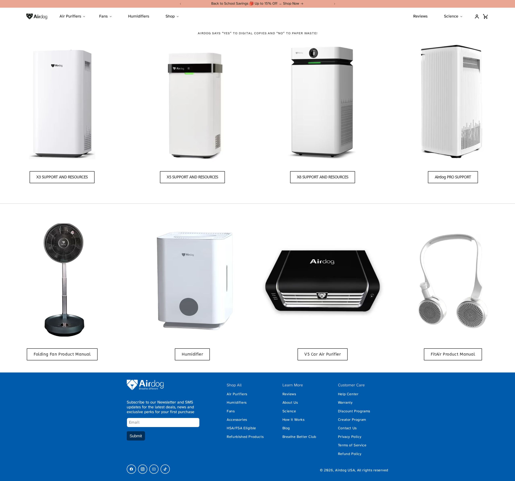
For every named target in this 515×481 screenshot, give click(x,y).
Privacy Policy (349, 437)
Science (289, 411)
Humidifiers (138, 16)
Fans (231, 411)
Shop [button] (170, 16)
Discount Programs (354, 411)
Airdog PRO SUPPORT (453, 177)
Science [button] (451, 16)
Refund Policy (350, 454)
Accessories (237, 420)
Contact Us (347, 428)
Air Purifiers (237, 394)
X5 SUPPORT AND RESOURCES (192, 177)
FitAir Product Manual (453, 354)
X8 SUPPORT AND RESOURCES (322, 177)
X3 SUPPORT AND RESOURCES (62, 177)
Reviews (420, 16)
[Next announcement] (334, 4)
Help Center (348, 394)
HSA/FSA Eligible (241, 428)
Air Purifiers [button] (70, 16)
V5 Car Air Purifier (322, 354)
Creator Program (352, 420)
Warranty (345, 403)
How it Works (293, 420)
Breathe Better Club (299, 437)
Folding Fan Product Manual (62, 354)
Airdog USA (345, 470)
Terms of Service (352, 445)
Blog (286, 428)
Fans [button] (103, 16)
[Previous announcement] (180, 4)
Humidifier (192, 354)
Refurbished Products (245, 437)
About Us (290, 403)
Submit (136, 436)
